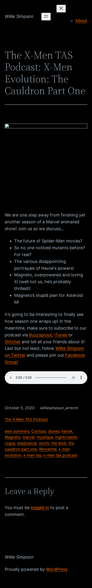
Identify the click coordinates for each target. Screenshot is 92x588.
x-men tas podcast (60, 455)
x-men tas (32, 455)
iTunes (60, 334)
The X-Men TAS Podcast (26, 419)
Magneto (13, 437)
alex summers (17, 431)
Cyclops (38, 431)
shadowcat (27, 443)
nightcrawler (66, 437)
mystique (45, 437)
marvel (29, 437)
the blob (58, 443)
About (81, 20)
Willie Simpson (19, 16)
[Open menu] (46, 16)
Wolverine (47, 449)
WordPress (56, 569)
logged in (40, 507)
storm (44, 443)
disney (53, 431)
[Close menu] (61, 8)
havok (67, 431)
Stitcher (13, 341)
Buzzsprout (40, 334)
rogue (10, 443)
